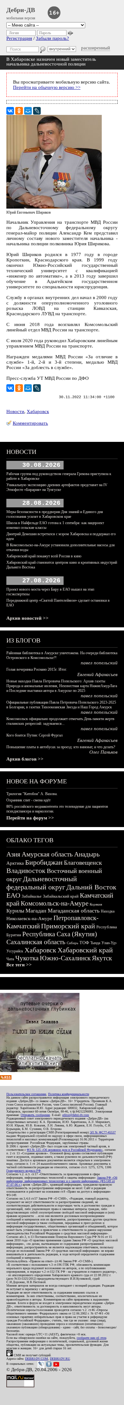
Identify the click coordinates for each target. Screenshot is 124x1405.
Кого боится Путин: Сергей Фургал (34, 735)
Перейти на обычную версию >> (46, 87)
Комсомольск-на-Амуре (54, 903)
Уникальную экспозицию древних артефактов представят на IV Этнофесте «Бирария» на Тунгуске (56, 487)
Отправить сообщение (35, 1115)
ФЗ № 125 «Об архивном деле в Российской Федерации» (65, 1149)
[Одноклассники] (19, 111)
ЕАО (13, 895)
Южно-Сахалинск (65, 958)
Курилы (15, 911)
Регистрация (19, 38)
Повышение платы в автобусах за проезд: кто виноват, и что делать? (60, 747)
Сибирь (72, 943)
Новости (15, 411)
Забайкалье (32, 896)
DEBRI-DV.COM (36, 1358)
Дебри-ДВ (20, 9)
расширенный (95, 47)
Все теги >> (19, 964)
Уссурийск (14, 951)
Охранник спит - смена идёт (28, 800)
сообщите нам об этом (91, 1337)
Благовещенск (83, 862)
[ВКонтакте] (10, 111)
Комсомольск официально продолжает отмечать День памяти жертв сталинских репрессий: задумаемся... (60, 721)
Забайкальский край (61, 896)
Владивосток (25, 871)
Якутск (102, 958)
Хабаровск (38, 411)
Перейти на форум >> (30, 817)
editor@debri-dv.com (75, 1115)
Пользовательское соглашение (26, 1094)
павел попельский (99, 662)
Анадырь (87, 854)
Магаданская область (74, 910)
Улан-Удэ (108, 943)
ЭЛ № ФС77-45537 (103, 1132)
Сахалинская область (35, 942)
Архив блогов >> (25, 759)
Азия (13, 854)
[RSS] (5, 1078)
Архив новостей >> (27, 618)
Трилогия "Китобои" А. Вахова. (32, 794)
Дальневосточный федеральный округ (41, 883)
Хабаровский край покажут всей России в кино (43, 556)
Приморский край (68, 926)
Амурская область (47, 854)
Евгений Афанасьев (97, 674)
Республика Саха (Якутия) (59, 934)
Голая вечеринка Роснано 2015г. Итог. (36, 669)
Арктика (15, 863)
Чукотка (26, 958)
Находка (107, 911)
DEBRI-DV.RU (60, 1358)
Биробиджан (44, 862)
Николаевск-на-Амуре (29, 918)
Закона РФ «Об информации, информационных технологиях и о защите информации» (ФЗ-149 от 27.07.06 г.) (61, 1181)
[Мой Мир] (28, 111)
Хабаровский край (85, 950)
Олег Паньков (103, 752)
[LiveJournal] (37, 111)
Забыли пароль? (52, 38)
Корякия (96, 904)
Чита (10, 959)
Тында (95, 943)
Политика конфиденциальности (68, 1094)
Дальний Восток (91, 887)
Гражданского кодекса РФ (23, 1170)
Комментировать (30, 423)
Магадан (35, 910)
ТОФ (84, 942)
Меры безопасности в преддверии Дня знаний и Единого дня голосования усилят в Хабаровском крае (54, 514)
